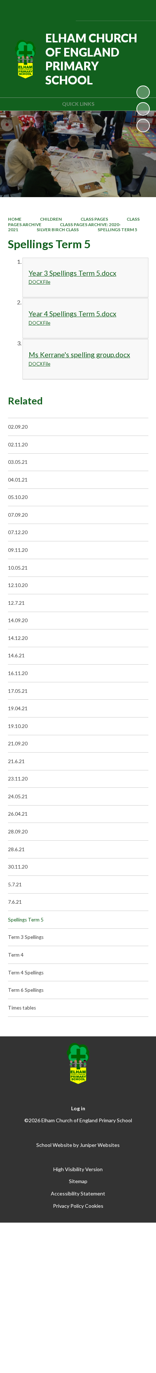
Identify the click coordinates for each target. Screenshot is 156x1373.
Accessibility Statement (78, 1193)
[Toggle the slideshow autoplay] (143, 92)
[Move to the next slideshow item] (143, 125)
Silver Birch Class (58, 229)
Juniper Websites (100, 1145)
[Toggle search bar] (121, 10)
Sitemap (78, 1181)
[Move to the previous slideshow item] (143, 109)
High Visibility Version (78, 1169)
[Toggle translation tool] (102, 10)
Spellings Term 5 (117, 229)
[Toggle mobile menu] (140, 10)
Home (14, 219)
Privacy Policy (68, 1206)
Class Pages (94, 219)
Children (51, 219)
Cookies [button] (94, 1206)
